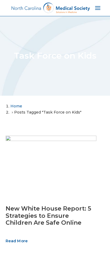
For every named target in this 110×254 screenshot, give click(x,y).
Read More (17, 241)
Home (16, 106)
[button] (51, 166)
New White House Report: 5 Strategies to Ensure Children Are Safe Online (48, 215)
